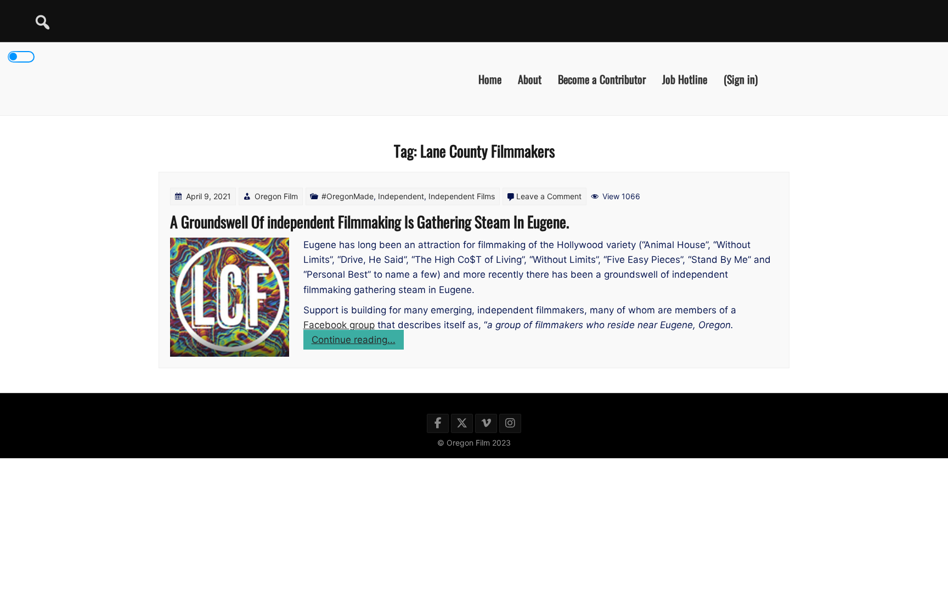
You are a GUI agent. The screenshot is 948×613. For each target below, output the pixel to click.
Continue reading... (358, 342)
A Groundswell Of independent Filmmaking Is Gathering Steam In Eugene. (369, 221)
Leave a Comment (549, 196)
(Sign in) (741, 78)
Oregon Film (276, 196)
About (529, 78)
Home (489, 78)
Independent (401, 196)
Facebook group (339, 324)
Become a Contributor (602, 78)
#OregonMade (347, 196)
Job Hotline (684, 78)
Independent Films (461, 196)
